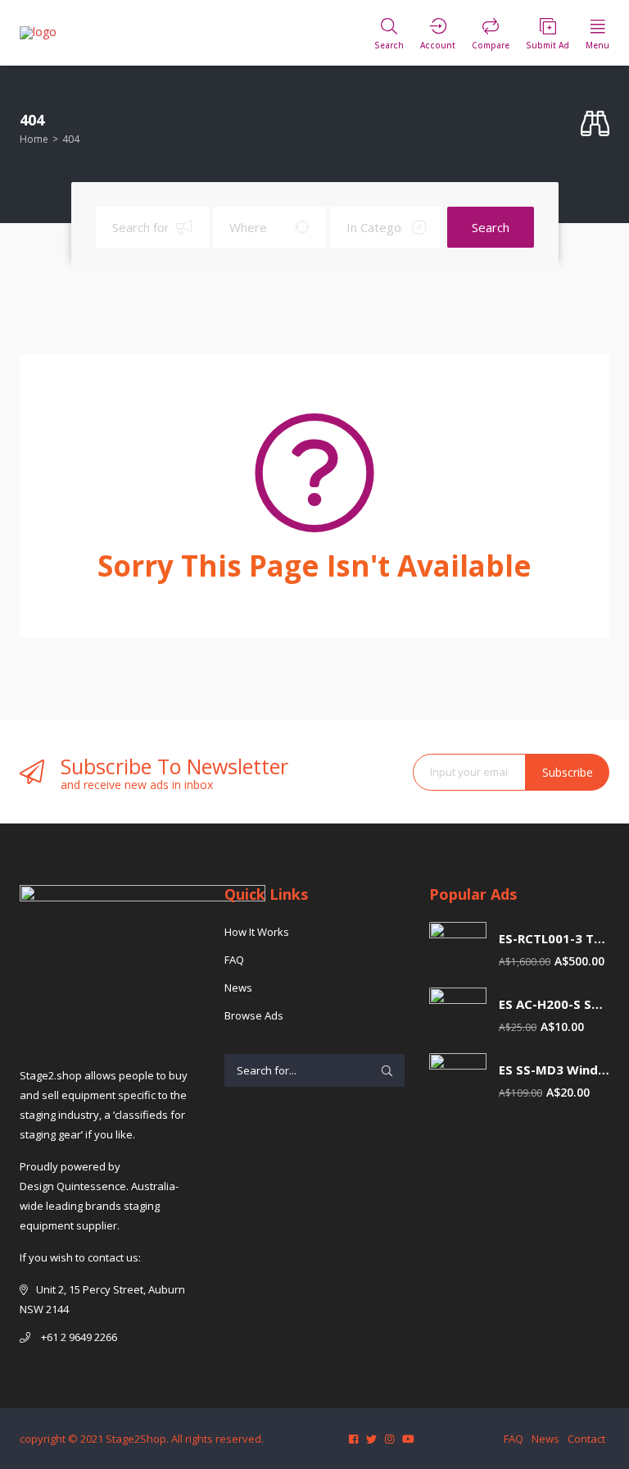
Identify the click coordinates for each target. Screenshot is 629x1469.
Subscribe (567, 772)
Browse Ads (253, 1015)
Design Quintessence (73, 1186)
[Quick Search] (595, 124)
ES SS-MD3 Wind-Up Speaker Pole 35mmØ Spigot (554, 1070)
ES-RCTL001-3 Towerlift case (554, 939)
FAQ (234, 959)
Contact (586, 1438)
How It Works (256, 931)
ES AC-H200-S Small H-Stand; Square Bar (554, 1004)
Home (34, 139)
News (238, 987)
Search (490, 227)
